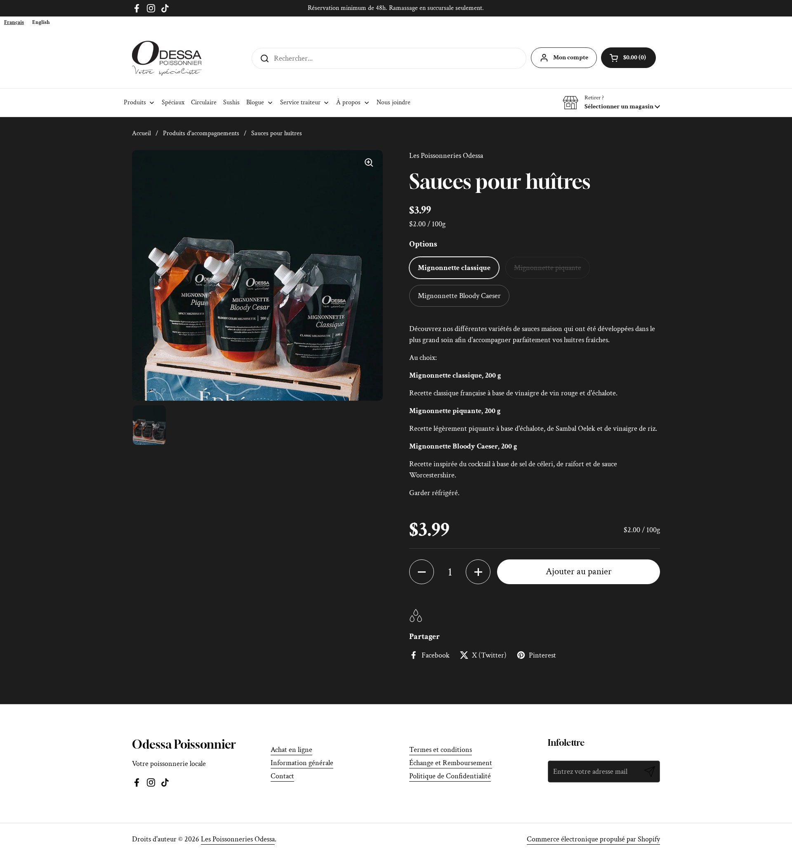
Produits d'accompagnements (201, 133)
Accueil (141, 133)
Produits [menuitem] (135, 102)
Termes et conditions (440, 749)
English (41, 22)
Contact (282, 776)
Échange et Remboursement (450, 763)
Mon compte (570, 57)
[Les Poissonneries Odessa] (167, 58)
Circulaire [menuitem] (204, 102)
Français (14, 22)
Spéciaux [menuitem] (173, 102)
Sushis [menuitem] (231, 102)
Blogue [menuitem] (255, 102)
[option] (41, 22)
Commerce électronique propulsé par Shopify (593, 839)
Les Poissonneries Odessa (238, 839)
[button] (611, 102)
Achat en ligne (291, 749)
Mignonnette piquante (547, 267)
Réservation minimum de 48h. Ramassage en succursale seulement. (396, 8)
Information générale (302, 763)
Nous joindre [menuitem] (393, 102)
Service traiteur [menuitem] (300, 102)
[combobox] (14, 22)
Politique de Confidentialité (450, 776)
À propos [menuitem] (348, 102)
